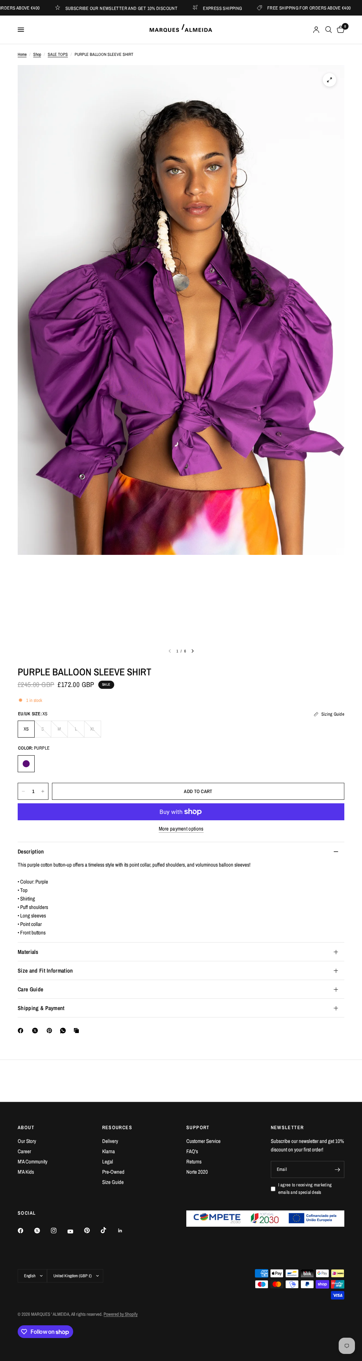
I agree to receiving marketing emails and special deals (305, 1188)
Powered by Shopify (121, 1314)
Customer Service (203, 1141)
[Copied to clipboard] (78, 1030)
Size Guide (113, 1182)
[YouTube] (75, 1231)
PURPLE (26, 763)
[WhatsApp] (64, 1030)
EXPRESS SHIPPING (193, 8)
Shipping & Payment (41, 1008)
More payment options (181, 829)
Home (22, 54)
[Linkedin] (125, 1230)
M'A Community (32, 1161)
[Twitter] (42, 1230)
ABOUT (26, 1127)
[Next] (193, 651)
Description (31, 851)
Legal (107, 1161)
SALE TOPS (58, 54)
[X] (36, 1030)
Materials (28, 952)
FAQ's (192, 1151)
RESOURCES (117, 1127)
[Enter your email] (337, 1169)
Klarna (108, 1151)
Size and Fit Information (45, 970)
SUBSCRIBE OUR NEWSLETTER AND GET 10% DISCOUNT (92, 8)
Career (24, 1151)
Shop (37, 54)
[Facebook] (22, 1030)
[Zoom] (329, 80)
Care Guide (30, 989)
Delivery (110, 1141)
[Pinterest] (51, 1030)
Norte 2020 (197, 1171)
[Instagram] (58, 1230)
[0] (339, 30)
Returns (194, 1161)
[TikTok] (108, 1230)
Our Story (27, 1141)
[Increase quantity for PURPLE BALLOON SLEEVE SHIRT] (42, 791)
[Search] (328, 30)
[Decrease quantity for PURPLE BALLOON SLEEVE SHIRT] (23, 791)
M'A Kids (26, 1171)
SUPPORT (198, 1127)
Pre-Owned (113, 1171)
